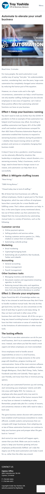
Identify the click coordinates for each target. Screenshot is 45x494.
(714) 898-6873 (8, 481)
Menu (41, 5)
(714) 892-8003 (8, 479)
